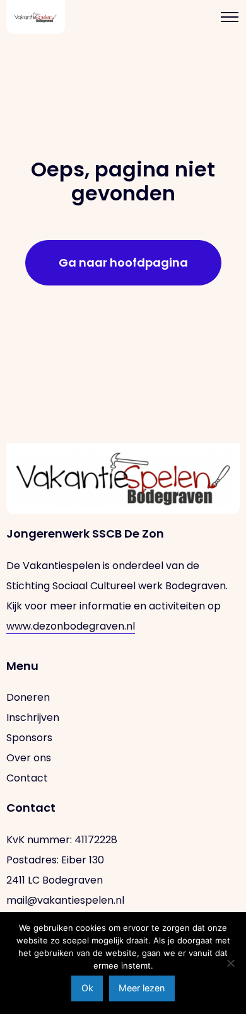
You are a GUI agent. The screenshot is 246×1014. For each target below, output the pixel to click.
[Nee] (230, 963)
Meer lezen (142, 987)
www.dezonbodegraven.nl (70, 626)
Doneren (28, 697)
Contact (27, 778)
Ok (87, 987)
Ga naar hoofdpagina (123, 262)
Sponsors (29, 737)
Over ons (28, 758)
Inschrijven (32, 717)
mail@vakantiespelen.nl (65, 900)
